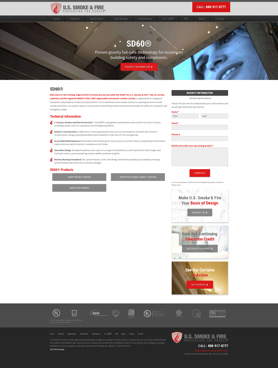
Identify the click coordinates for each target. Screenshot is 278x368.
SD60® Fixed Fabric (79, 187)
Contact (219, 18)
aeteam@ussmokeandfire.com (211, 350)
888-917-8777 (216, 7)
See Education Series (199, 248)
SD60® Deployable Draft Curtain (138, 177)
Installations (145, 18)
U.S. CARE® (167, 18)
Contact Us (198, 212)
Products (75, 18)
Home (56, 18)
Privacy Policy (210, 182)
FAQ (186, 18)
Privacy (131, 334)
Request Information (138, 66)
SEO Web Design (57, 349)
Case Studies (121, 18)
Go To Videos (198, 284)
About (202, 18)
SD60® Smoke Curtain (79, 177)
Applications (96, 18)
